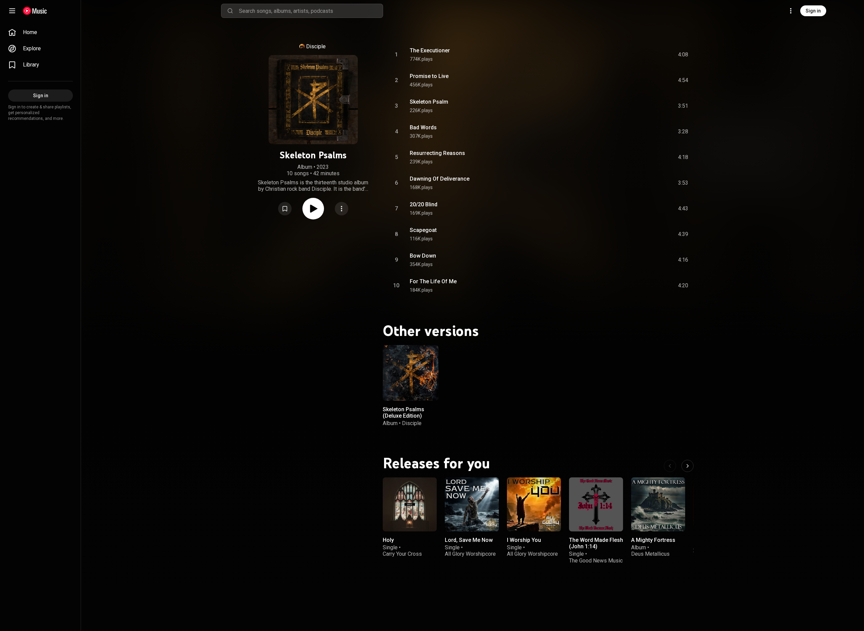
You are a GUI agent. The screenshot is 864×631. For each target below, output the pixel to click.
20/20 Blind (423, 204)
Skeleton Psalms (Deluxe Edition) (403, 412)
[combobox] (311, 11)
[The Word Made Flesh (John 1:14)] (596, 504)
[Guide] (12, 11)
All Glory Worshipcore (470, 554)
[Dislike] (645, 55)
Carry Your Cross (402, 554)
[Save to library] (285, 209)
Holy (388, 540)
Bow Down (423, 256)
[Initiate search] (230, 10)
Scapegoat (423, 230)
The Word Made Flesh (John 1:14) (596, 543)
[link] (40, 32)
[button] (285, 208)
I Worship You (524, 540)
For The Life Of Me (433, 281)
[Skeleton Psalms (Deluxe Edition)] (410, 373)
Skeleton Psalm (429, 102)
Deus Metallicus (650, 554)
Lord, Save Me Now (469, 540)
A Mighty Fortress (653, 540)
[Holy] (410, 504)
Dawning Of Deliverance (439, 179)
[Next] (687, 466)
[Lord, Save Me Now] (472, 504)
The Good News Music (596, 560)
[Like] (632, 55)
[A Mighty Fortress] (658, 504)
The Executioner (430, 50)
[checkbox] (683, 55)
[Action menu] (341, 208)
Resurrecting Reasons (437, 153)
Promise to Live (429, 76)
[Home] (35, 11)
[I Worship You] (534, 504)
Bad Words (423, 127)
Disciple (316, 46)
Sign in (813, 11)
